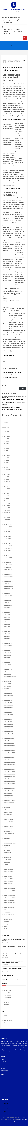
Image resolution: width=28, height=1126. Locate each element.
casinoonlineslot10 (8, 726)
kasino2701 (6, 848)
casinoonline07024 (8, 702)
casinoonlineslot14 (8, 736)
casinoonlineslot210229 (9, 769)
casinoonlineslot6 (8, 795)
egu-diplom (7, 838)
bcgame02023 (7, 507)
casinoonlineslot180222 (9, 750)
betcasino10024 (7, 541)
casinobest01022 (8, 645)
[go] (24, 422)
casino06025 (7, 624)
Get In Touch (24, 38)
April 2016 (6, 1002)
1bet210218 (6, 434)
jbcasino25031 (7, 845)
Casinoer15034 (7, 681)
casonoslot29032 (8, 831)
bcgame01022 (7, 505)
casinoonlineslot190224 (9, 755)
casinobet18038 (7, 657)
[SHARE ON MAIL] (14, 363)
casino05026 (7, 622)
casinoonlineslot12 (8, 731)
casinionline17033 (8, 579)
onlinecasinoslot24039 (9, 895)
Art (4, 500)
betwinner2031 (7, 562)
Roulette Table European (9, 374)
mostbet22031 (7, 852)
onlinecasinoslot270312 (9, 900)
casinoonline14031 (8, 712)
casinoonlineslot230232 (9, 776)
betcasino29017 (7, 545)
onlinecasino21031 (8, 874)
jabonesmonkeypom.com (10, 843)
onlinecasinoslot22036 (9, 890)
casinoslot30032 (8, 812)
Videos (5, 926)
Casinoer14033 (7, 679)
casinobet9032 (7, 674)
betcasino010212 (8, 524)
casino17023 (7, 629)
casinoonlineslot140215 (9, 738)
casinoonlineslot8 (8, 798)
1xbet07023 (6, 438)
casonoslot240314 (8, 819)
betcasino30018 (7, 548)
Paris (5, 909)
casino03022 (7, 610)
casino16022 (7, 626)
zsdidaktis (6, 931)
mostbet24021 (7, 855)
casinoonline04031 (8, 695)
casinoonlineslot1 (8, 724)
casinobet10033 (7, 650)
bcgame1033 (7, 510)
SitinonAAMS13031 (8, 919)
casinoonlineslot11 (8, 729)
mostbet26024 (7, 862)
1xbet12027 (6, 457)
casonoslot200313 (8, 817)
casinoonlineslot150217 (9, 743)
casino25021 (7, 636)
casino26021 (7, 638)
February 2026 (7, 990)
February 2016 (7, 1007)
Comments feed (8, 1020)
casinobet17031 (7, 655)
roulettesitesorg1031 (9, 914)
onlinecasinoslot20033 (9, 886)
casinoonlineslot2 (8, 760)
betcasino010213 (8, 526)
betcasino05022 (7, 531)
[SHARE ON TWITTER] (4, 363)
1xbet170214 (7, 479)
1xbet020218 (7, 436)
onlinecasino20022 (8, 869)
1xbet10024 (6, 446)
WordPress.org (7, 1022)
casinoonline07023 (8, 700)
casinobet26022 (7, 664)
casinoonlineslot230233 (9, 779)
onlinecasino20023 (8, 871)
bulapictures (7, 572)
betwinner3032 (7, 567)
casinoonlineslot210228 (9, 767)
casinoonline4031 (8, 719)
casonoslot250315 (8, 821)
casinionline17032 (8, 576)
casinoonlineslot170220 (9, 748)
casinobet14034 (7, 652)
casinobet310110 (8, 669)
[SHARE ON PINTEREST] (11, 363)
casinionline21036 (8, 584)
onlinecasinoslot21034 (9, 888)
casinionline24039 (8, 588)
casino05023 (7, 617)
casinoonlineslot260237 (9, 788)
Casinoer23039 (7, 691)
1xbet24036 (6, 495)
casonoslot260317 (8, 826)
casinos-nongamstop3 (9, 800)
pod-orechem (7, 912)
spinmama (6, 921)
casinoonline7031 (8, 721)
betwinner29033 (8, 564)
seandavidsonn (7, 917)
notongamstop (7, 867)
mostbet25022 (7, 857)
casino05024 (7, 619)
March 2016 (6, 1004)
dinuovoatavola (8, 836)
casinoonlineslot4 (8, 793)
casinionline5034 (8, 603)
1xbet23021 (6, 493)
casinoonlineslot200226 (9, 762)
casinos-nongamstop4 (9, 802)
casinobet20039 (7, 660)
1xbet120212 (7, 455)
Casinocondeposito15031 (10, 676)
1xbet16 (6, 472)
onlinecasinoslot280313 (9, 902)
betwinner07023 (8, 560)
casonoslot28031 (8, 828)
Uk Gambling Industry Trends (11, 189)
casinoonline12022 (8, 710)
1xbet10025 (6, 448)
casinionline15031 (8, 574)
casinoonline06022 (8, 698)
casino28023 (7, 641)
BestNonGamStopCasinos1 (10, 522)
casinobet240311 (8, 662)
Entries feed (7, 1018)
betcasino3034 (7, 550)
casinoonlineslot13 (8, 733)
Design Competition (9, 833)
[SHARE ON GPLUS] (9, 363)
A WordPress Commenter (8, 418)
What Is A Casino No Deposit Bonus (12, 372)
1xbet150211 (7, 469)
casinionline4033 (8, 600)
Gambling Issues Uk (8, 355)
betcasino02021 (7, 529)
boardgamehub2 (8, 569)
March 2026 (6, 988)
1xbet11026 (6, 450)
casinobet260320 (8, 667)
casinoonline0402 (8, 693)
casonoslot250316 (8, 824)
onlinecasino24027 (8, 881)
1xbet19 (6, 486)
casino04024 (7, 614)
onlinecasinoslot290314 (9, 905)
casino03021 (7, 607)
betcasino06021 (7, 534)
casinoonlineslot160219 (9, 745)
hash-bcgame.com (8, 840)
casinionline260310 (8, 591)
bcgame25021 (7, 515)
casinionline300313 (8, 598)
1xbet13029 (6, 462)
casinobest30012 (8, 648)
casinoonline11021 (8, 707)
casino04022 (7, 612)
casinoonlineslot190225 (9, 757)
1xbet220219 (7, 491)
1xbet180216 (7, 484)
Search (4, 385)
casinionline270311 (8, 593)
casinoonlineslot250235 (9, 783)
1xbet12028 (6, 460)
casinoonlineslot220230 (9, 771)
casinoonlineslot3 (8, 790)
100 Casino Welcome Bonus (10, 377)
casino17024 (7, 631)
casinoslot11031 (8, 810)
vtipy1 (5, 928)
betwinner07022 (8, 557)
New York (6, 864)
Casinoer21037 (7, 688)
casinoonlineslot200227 (9, 764)
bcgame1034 (7, 512)
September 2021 (8, 1000)
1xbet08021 (6, 441)
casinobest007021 (8, 643)
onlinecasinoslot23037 (9, 893)
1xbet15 (6, 467)
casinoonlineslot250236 (9, 786)
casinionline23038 (8, 586)
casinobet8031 (7, 672)
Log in (5, 1015)
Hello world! (20, 418)
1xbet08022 (6, 443)
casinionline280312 (8, 595)
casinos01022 (7, 805)
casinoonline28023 (8, 717)
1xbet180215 (7, 481)
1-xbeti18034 (7, 431)
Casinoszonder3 (8, 814)
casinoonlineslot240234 (9, 781)
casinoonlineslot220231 (9, 774)
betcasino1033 (7, 543)
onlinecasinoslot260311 (9, 897)
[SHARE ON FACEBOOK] (6, 363)
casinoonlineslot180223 (9, 752)
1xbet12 (6, 453)
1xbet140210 (7, 465)
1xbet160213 (7, 474)
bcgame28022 (7, 517)
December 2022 (7, 997)
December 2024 (7, 995)
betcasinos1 (7, 555)
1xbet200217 (7, 488)
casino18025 (7, 633)
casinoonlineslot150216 (9, 741)
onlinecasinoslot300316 (9, 907)
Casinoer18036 (7, 686)
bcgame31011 (7, 519)
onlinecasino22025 (8, 876)
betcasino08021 (7, 536)
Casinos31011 (7, 807)
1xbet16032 (6, 476)
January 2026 (7, 992)
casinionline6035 (8, 605)
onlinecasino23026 (8, 878)
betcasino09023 (7, 538)
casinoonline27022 (8, 714)
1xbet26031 (6, 498)
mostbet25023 (7, 859)
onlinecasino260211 (8, 883)
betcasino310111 (8, 553)
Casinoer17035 (7, 683)
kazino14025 (7, 850)
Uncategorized (7, 924)
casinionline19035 (8, 581)
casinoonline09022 (8, 705)
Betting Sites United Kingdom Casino (14, 119)
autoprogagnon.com (9, 503)
